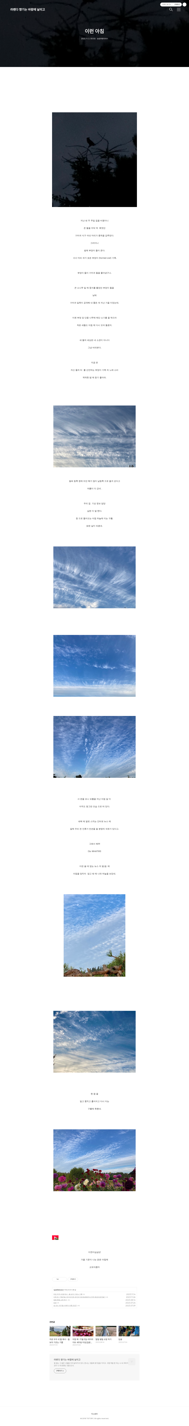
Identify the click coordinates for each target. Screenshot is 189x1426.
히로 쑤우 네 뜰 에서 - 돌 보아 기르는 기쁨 (67, 1294)
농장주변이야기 (59, 1290)
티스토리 (94, 1414)
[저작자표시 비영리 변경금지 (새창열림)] (81, 1279)
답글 (55, 1303)
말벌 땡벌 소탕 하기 (60, 1300)
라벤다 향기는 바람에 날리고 (27, 9)
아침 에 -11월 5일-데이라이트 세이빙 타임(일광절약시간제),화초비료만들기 (79, 1297)
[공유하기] (60, 1279)
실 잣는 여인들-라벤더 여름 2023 (65, 1305)
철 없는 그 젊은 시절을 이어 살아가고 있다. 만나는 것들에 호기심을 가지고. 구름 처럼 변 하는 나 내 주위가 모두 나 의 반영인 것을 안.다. (91, 1364)
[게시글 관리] (64, 1279)
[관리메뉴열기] (184, 4)
